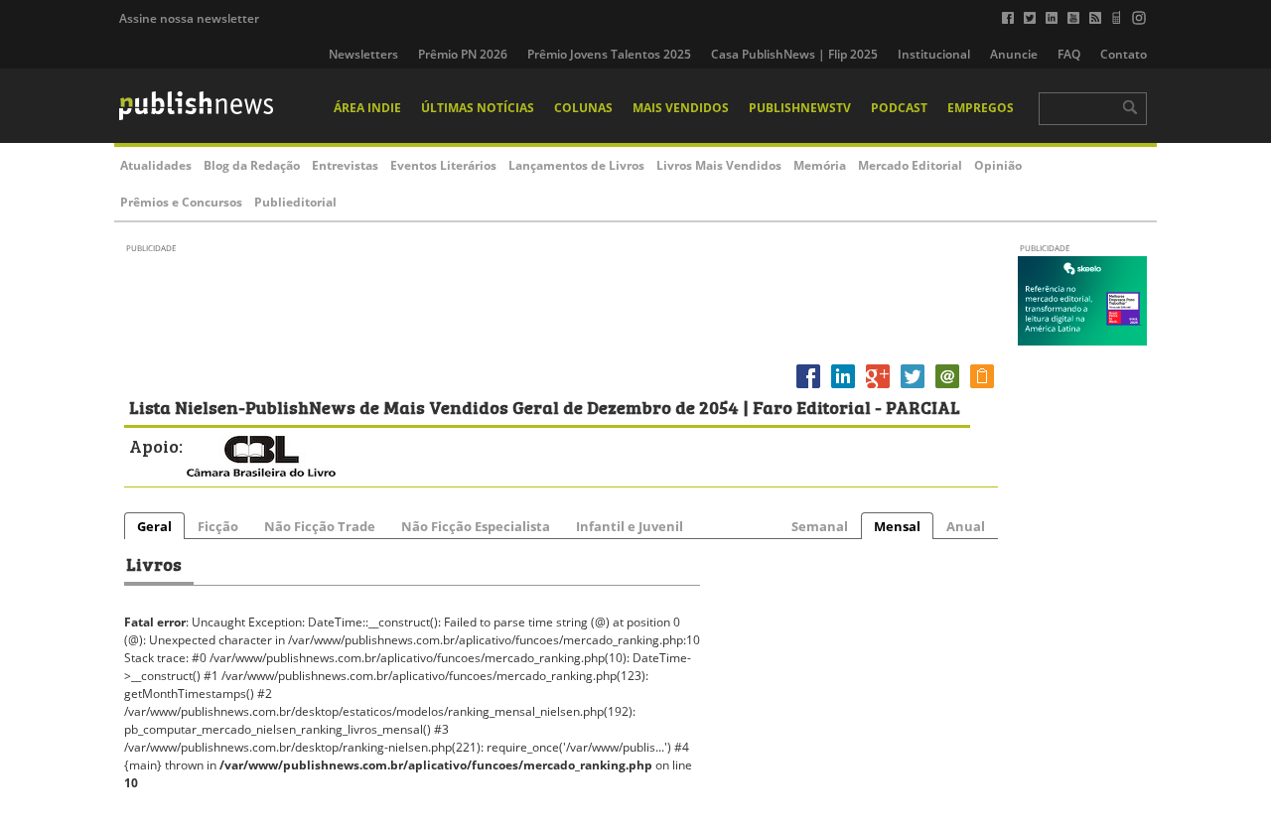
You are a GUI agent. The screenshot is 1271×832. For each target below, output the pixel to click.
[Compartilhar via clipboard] (982, 387)
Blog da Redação (252, 165)
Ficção (218, 526)
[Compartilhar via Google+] (878, 387)
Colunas (583, 107)
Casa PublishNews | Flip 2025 (794, 54)
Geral (154, 526)
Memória (819, 165)
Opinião (998, 165)
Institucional (934, 54)
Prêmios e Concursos (181, 202)
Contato (1123, 54)
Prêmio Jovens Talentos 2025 (609, 54)
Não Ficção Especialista (475, 526)
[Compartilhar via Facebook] (808, 387)
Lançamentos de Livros (576, 165)
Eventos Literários (443, 165)
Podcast (899, 107)
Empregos (980, 107)
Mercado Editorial (910, 165)
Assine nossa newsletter (189, 18)
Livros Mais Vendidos (718, 165)
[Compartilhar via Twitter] (912, 387)
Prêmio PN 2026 (462, 54)
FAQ (1069, 54)
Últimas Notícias (477, 107)
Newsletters (363, 54)
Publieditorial (295, 202)
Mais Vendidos (681, 107)
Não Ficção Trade (319, 526)
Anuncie (1014, 54)
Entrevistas (345, 165)
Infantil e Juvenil (629, 526)
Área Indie (367, 107)
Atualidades (156, 165)
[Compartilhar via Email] (947, 387)
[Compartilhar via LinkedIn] (843, 387)
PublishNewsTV (800, 107)
